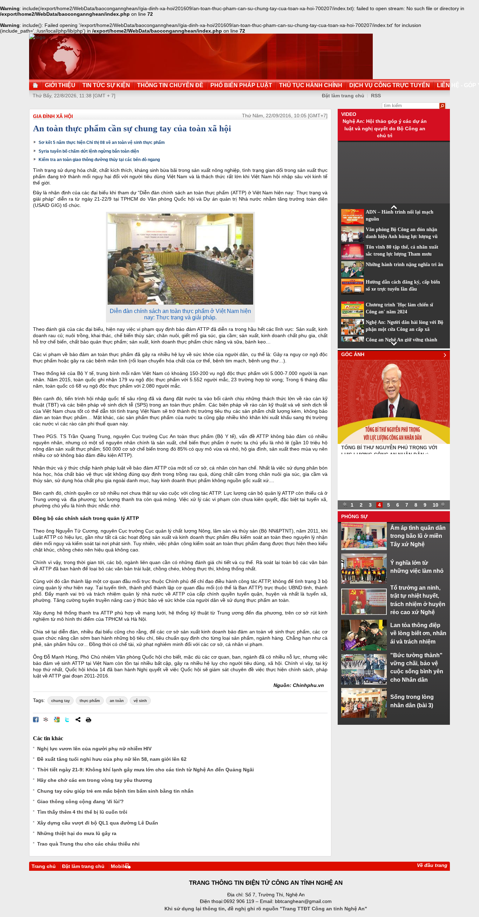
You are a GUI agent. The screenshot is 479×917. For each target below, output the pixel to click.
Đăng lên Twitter (67, 719)
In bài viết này (88, 719)
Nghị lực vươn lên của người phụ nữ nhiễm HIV (94, 748)
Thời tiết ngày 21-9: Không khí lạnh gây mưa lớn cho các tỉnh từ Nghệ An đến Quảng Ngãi (145, 769)
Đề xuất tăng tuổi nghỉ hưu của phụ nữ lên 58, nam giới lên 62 (112, 759)
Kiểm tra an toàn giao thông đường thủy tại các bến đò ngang (99, 159)
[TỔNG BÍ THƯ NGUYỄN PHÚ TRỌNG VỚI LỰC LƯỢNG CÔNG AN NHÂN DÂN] (394, 442)
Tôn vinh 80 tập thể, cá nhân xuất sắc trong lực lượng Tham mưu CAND (402, 254)
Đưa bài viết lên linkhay (46, 719)
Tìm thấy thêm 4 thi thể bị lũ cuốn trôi (82, 812)
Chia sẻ (78, 719)
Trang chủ (44, 866)
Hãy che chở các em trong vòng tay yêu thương (94, 780)
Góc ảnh (352, 354)
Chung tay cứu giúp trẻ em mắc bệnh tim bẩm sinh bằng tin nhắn (115, 791)
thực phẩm (90, 701)
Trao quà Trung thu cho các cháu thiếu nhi (88, 844)
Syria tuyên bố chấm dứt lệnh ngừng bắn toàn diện (89, 151)
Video (348, 114)
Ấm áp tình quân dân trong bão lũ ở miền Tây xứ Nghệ (418, 536)
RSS (376, 95)
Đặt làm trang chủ (343, 95)
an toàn (117, 701)
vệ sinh (140, 701)
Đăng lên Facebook (36, 719)
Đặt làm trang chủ (83, 866)
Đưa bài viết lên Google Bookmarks (57, 719)
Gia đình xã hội (53, 116)
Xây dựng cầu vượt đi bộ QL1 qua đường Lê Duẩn (97, 823)
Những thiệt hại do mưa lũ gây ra (76, 833)
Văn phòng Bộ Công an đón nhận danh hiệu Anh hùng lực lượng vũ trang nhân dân (402, 236)
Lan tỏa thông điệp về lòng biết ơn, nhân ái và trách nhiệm (418, 633)
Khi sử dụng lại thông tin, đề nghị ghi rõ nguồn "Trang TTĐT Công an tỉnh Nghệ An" (265, 908)
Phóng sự (354, 516)
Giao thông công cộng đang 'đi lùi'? (80, 801)
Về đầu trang (432, 865)
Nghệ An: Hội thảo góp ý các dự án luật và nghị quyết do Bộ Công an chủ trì (385, 128)
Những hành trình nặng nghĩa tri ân (404, 264)
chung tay (60, 701)
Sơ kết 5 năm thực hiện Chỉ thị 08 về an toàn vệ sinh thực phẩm (102, 142)
